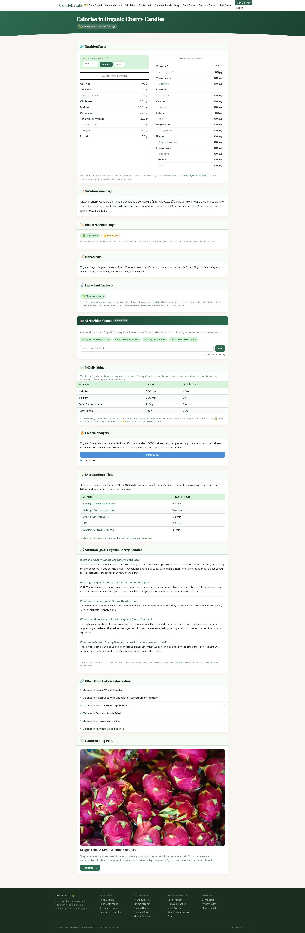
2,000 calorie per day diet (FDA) (193, 175)
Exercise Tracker (207, 5)
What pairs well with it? (127, 339)
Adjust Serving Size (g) (96, 58)
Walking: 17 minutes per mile (99, 510)
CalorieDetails (73, 5)
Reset (119, 64)
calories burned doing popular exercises (130, 537)
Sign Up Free (243, 2)
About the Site (209, 907)
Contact (245, 927)
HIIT (85, 523)
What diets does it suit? (183, 339)
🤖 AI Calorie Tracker (179, 912)
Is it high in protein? (155, 339)
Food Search (96, 5)
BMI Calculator (142, 903)
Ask (220, 348)
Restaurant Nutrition (111, 912)
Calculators (130, 5)
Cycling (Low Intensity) (96, 516)
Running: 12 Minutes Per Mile (99, 529)
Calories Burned (113, 5)
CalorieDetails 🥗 (65, 895)
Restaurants (145, 5)
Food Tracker (189, 5)
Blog (176, 5)
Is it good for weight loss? (95, 339)
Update (106, 64)
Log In (239, 7)
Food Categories (109, 903)
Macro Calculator (143, 916)
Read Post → (90, 867)
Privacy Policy (209, 903)
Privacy (236, 927)
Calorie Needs (141, 907)
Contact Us (208, 899)
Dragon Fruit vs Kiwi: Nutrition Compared (109, 850)
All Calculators (142, 899)
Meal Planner (225, 5)
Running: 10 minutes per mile (99, 503)
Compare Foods (163, 5)
